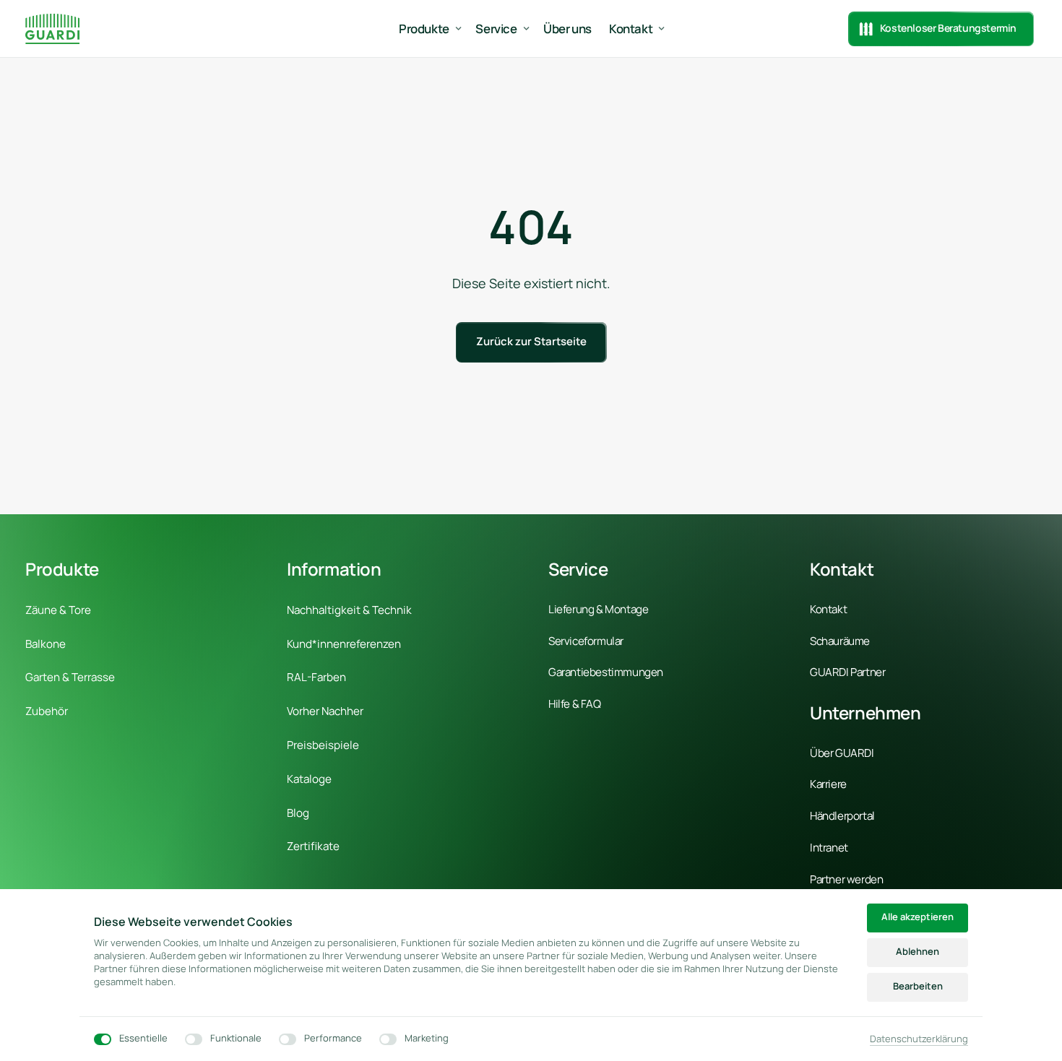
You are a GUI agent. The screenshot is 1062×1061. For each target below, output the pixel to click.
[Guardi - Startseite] (52, 28)
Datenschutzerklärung (919, 1039)
